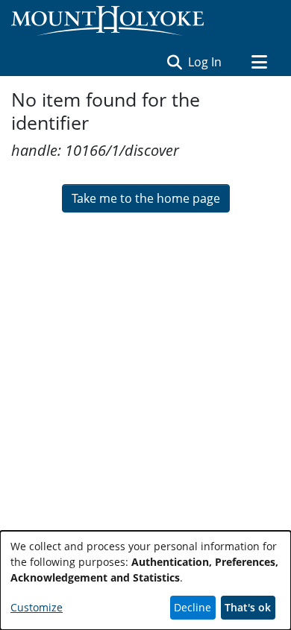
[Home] (107, 21)
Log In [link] (205, 62)
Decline (192, 607)
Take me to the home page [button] (146, 198)
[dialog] (145, 580)
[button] (174, 62)
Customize (36, 607)
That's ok (248, 607)
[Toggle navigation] (259, 62)
